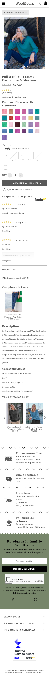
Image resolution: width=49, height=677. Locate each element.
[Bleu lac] (4, 131)
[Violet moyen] (30, 124)
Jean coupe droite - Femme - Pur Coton (13, 316)
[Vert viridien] (37, 111)
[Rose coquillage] (37, 131)
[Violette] (4, 137)
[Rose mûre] (37, 124)
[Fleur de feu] (11, 118)
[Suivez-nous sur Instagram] (36, 600)
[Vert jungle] (4, 124)
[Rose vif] (17, 118)
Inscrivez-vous (24, 569)
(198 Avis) (7, 93)
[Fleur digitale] (17, 111)
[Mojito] (24, 124)
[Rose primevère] (11, 124)
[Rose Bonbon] (4, 111)
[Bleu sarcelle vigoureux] (4, 118)
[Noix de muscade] (11, 111)
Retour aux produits (16, 12)
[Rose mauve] (24, 118)
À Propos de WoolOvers (19, 623)
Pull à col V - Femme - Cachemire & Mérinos (34, 429)
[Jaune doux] (30, 118)
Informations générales (20, 629)
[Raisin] (24, 131)
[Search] (39, 3)
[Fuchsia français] (17, 131)
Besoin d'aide (12, 616)
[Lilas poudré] (30, 111)
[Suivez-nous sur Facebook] (13, 600)
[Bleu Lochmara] (30, 131)
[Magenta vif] (24, 111)
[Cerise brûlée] (17, 124)
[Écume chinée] (37, 118)
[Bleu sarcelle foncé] (11, 131)
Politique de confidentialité (24, 593)
